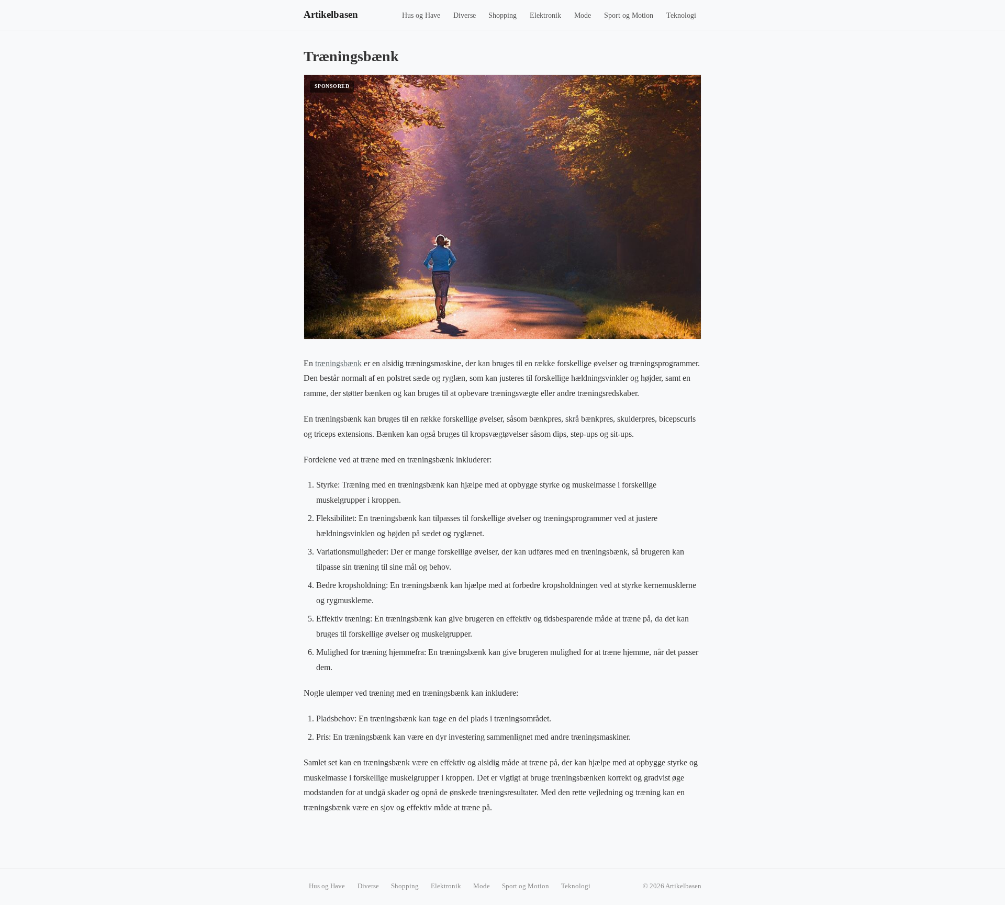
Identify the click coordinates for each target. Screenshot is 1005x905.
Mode (582, 15)
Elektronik (545, 15)
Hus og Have (421, 15)
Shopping (502, 15)
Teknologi (681, 15)
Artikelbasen (331, 14)
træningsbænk (338, 363)
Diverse (464, 15)
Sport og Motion (628, 15)
